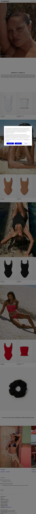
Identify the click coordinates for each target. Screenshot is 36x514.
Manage (26, 143)
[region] (18, 136)
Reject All (18, 143)
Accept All (10, 143)
